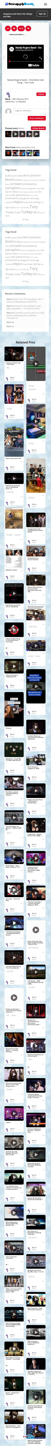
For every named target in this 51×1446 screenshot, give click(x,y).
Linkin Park (32, 627)
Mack (12, 377)
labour (15, 191)
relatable (8, 202)
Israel (39, 188)
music (38, 656)
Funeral (17, 535)
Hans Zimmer (33, 948)
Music (21, 128)
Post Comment (37, 118)
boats (20, 175)
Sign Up (42, 13)
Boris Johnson (32, 175)
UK (34, 212)
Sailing (36, 202)
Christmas (32, 389)
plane (19, 195)
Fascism (23, 188)
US (38, 212)
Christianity (34, 180)
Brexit (9, 179)
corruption (12, 188)
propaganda (24, 198)
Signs (7, 207)
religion (17, 202)
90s (8, 1015)
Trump (9, 212)
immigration (31, 188)
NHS (13, 195)
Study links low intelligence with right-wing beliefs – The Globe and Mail (24, 307)
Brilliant (18, 179)
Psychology (34, 198)
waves (42, 213)
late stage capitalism (27, 192)
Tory (34, 206)
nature (8, 195)
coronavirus (29, 184)
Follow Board (38, 128)
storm (18, 207)
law (36, 192)
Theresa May (25, 207)
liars (40, 192)
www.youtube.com (18, 34)
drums (31, 656)
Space (12, 207)
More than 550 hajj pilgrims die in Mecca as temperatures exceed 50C (25, 300)
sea (41, 202)
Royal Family (28, 202)
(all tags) (25, 219)
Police (26, 195)
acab (7, 175)
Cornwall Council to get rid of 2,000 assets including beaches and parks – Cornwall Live (25, 315)
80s (8, 368)
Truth (17, 212)
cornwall (15, 184)
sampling (10, 492)
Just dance (32, 1237)
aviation (14, 176)
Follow (41, 94)
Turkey (26, 212)
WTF (7, 216)
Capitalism (26, 180)
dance (9, 833)
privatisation (11, 198)
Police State (34, 195)
